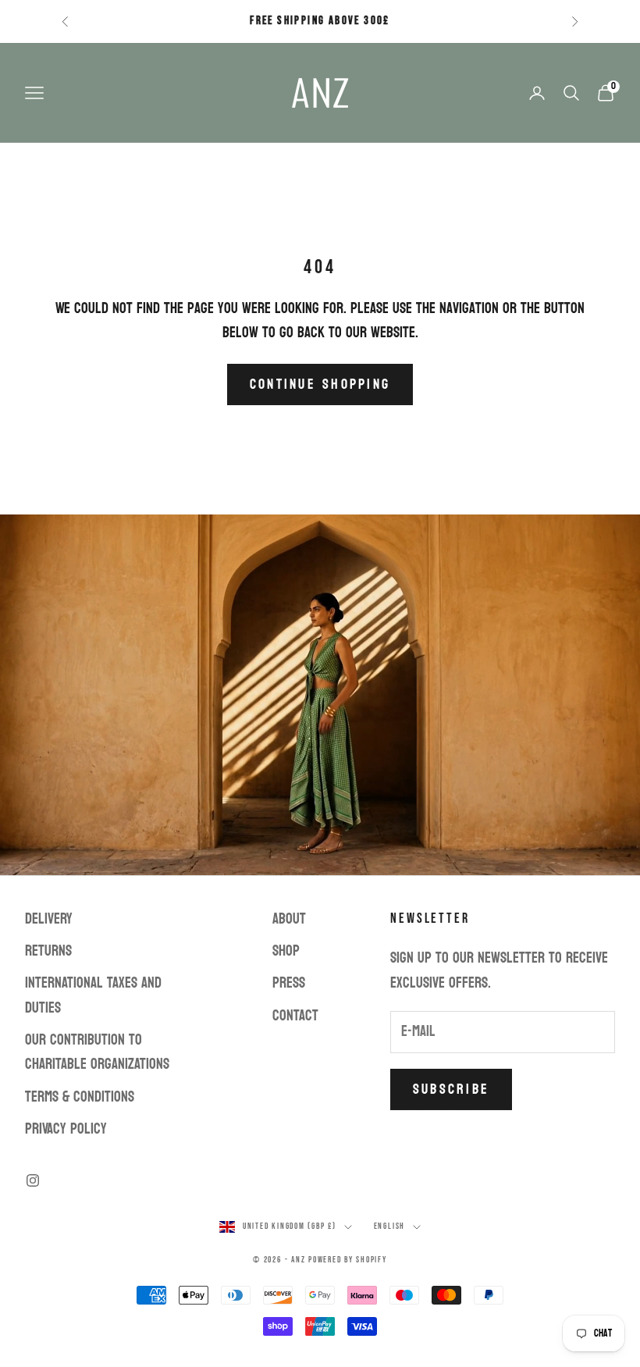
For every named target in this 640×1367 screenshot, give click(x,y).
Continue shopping (320, 384)
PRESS (288, 983)
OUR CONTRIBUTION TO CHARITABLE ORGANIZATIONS (97, 1052)
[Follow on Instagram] (33, 1180)
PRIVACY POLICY (66, 1129)
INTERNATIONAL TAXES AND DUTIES (93, 995)
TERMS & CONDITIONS (79, 1097)
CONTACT (295, 1015)
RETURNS (48, 951)
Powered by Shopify (347, 1260)
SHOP (286, 951)
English (389, 1226)
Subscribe (451, 1089)
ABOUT (289, 919)
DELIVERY (49, 919)
